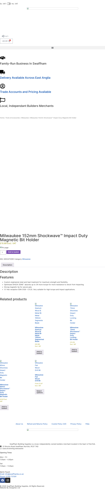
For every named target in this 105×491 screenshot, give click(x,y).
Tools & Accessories (13, 118)
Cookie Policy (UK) (59, 424)
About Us (19, 424)
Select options (40, 392)
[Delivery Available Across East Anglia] (2, 72)
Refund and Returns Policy (37, 424)
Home (2, 118)
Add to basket (13, 252)
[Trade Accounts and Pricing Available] (2, 86)
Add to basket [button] (39, 352)
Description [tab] (7, 265)
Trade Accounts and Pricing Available (25, 92)
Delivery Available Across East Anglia (25, 77)
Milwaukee (25, 118)
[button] (5, 36)
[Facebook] (2, 480)
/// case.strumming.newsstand (11, 448)
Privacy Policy (75, 424)
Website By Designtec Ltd (10, 488)
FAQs (87, 424)
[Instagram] (7, 480)
